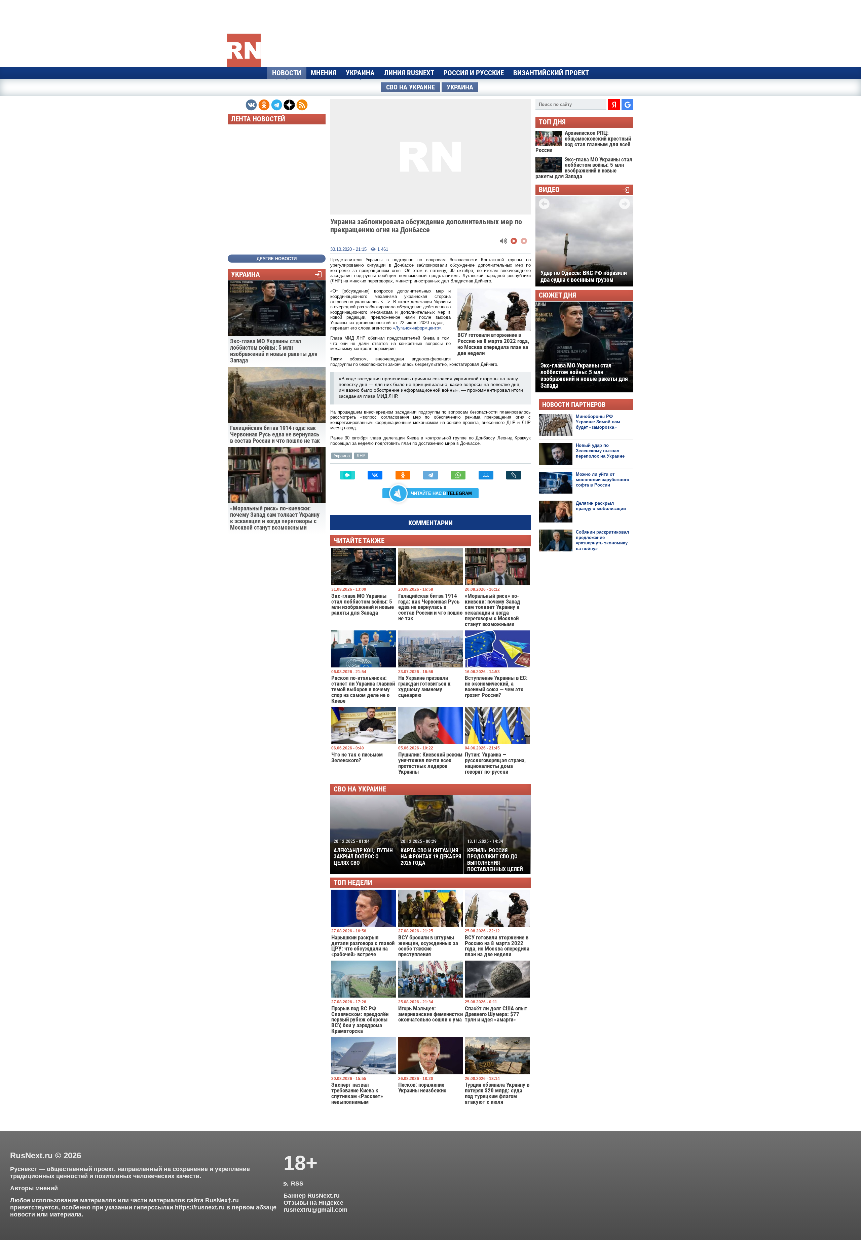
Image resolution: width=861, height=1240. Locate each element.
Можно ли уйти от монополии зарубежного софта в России (602, 480)
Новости (286, 73)
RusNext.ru (31, 1155)
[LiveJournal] (514, 475)
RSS (293, 1183)
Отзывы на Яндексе (313, 1202)
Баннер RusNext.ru (312, 1195)
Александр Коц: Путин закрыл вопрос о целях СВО (363, 852)
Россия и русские (474, 73)
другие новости (277, 258)
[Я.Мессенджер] (347, 475)
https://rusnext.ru (200, 1207)
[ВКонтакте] (375, 475)
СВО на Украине (410, 87)
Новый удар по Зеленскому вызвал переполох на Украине (600, 451)
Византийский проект (551, 73)
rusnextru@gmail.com (315, 1209)
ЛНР (361, 455)
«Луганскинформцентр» (417, 328)
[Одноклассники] (403, 475)
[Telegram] (430, 475)
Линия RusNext (409, 73)
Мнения (323, 73)
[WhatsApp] (458, 475)
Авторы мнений (34, 1188)
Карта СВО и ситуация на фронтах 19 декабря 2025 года (431, 852)
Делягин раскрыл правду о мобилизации (601, 506)
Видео (549, 190)
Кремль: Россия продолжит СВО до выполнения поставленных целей (495, 856)
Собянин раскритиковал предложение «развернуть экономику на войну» (602, 540)
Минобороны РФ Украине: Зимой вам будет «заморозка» (598, 422)
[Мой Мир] (486, 475)
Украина (360, 73)
